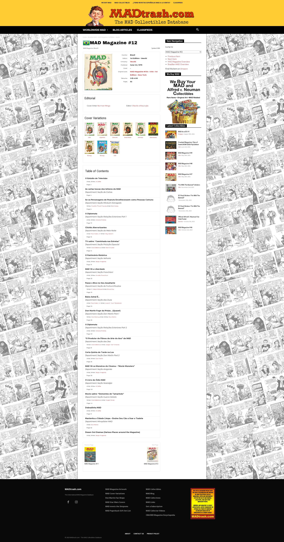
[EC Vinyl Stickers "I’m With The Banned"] (170, 198)
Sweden (180, 221)
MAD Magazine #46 (185, 227)
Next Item (172, 59)
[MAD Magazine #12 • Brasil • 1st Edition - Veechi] (98, 72)
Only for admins (90, 475)
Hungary (180, 134)
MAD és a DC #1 (183, 132)
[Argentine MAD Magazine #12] (102, 135)
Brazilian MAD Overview (178, 64)
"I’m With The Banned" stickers (189, 185)
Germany (140, 137)
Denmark (114, 137)
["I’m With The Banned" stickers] (170, 188)
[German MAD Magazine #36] (140, 135)
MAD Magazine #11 (92, 464)
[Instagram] (76, 502)
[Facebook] (68, 502)
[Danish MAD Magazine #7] (115, 135)
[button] (197, 30)
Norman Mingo (103, 106)
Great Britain (127, 137)
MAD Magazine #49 (185, 153)
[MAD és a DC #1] (170, 134)
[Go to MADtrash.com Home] (142, 15)
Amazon (184, 69)
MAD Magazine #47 (185, 174)
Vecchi (133, 62)
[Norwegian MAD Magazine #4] (89, 153)
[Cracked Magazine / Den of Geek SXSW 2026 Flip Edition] (170, 145)
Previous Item (174, 56)
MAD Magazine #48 (185, 163)
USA (89, 137)
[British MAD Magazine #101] (128, 135)
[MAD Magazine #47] (170, 177)
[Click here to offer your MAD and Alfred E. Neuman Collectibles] (183, 123)
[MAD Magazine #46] (170, 230)
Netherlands (153, 137)
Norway (89, 155)
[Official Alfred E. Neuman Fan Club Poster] (170, 219)
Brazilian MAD (92, 37)
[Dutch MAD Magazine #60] (153, 135)
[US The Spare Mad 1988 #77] (115, 153)
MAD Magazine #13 (151, 464)
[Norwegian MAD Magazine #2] (102, 153)
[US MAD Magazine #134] (89, 135)
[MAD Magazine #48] (170, 166)
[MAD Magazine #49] (170, 156)
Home (85, 37)
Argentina (102, 137)
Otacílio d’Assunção (140, 106)
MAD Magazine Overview (179, 62)
